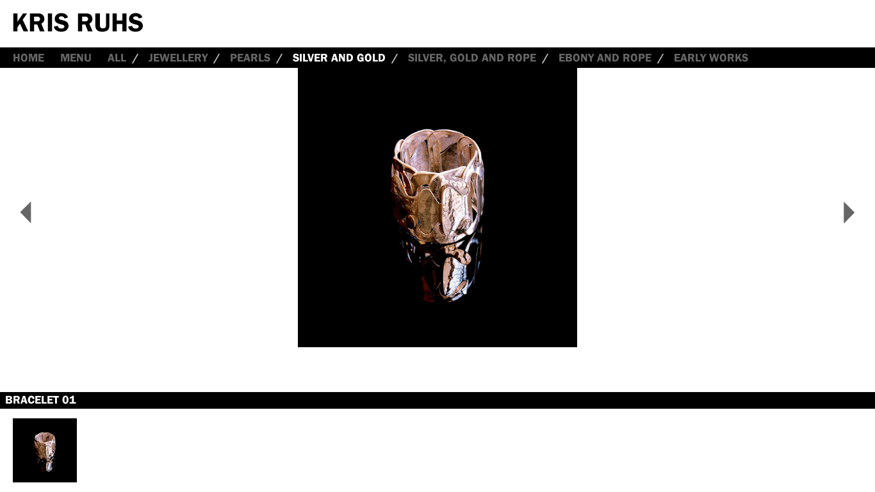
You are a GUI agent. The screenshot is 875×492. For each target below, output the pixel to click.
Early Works (711, 57)
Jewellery (178, 57)
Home (28, 57)
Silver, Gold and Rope (472, 57)
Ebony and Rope (605, 57)
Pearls (250, 57)
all (117, 57)
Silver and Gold (339, 57)
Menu (76, 57)
